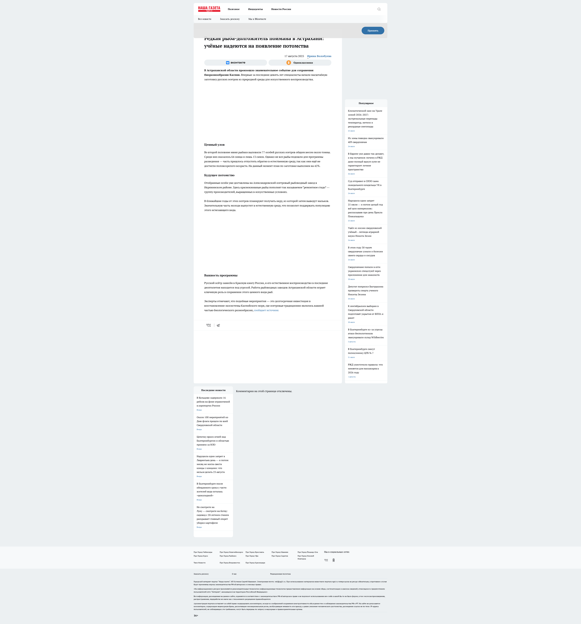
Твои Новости (199, 563)
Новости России (281, 9)
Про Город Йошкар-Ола (308, 552)
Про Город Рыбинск (228, 556)
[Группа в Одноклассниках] (300, 63)
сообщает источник (266, 310)
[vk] (209, 325)
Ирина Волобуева (319, 56)
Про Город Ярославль (255, 552)
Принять (373, 30)
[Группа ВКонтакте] (235, 63)
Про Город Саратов (280, 556)
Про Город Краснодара (255, 563)
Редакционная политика (280, 574)
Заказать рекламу (230, 19)
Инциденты (255, 9)
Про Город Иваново (280, 552)
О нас (234, 574)
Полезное (234, 9)
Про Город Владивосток (230, 563)
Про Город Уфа (252, 556)
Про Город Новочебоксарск (231, 552)
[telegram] (219, 325)
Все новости (204, 19)
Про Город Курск (201, 556)
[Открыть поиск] (379, 9)
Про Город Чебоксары (203, 552)
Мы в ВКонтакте (257, 19)
